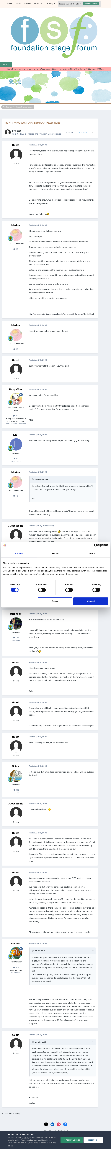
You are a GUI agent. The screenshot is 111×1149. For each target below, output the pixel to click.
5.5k (17, 967)
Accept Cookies (72, 1140)
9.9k (17, 416)
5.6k (17, 249)
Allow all (90, 601)
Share (70, 132)
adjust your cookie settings (39, 1140)
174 (17, 458)
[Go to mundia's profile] (16, 953)
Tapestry (49, 3)
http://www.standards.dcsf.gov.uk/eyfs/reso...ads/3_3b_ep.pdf (56, 314)
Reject (55, 601)
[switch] (42, 590)
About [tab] (92, 553)
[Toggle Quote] (33, 479)
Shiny (15, 766)
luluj (15, 434)
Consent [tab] (19, 553)
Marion (15, 225)
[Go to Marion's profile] (16, 235)
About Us (38, 3)
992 (17, 790)
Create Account (90, 3)
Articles (27, 3)
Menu (5, 64)
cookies (25, 1137)
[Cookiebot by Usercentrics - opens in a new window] (96, 546)
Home (9, 3)
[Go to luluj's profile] (16, 444)
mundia (15, 943)
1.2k (17, 637)
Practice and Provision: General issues (44, 134)
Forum (18, 3)
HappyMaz (15, 389)
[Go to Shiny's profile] (16, 776)
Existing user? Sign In (69, 4)
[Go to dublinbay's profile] (16, 623)
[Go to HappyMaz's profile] (16, 399)
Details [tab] (55, 553)
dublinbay (16, 613)
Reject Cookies (93, 1140)
